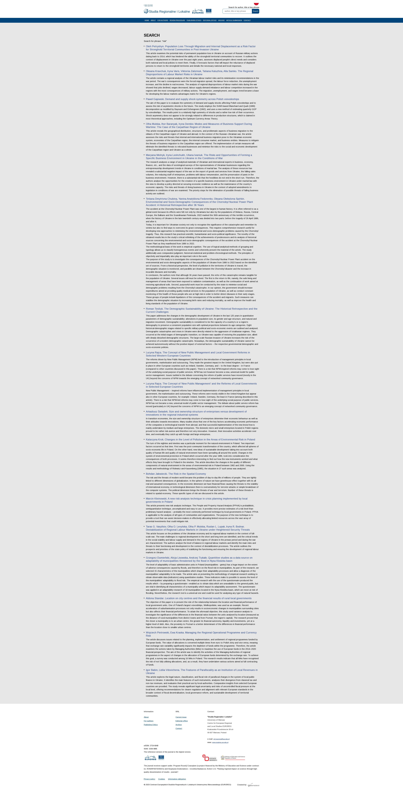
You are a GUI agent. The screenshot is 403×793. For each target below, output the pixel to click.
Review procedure (177, 20)
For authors (162, 20)
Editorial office (210, 20)
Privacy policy (149, 779)
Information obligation (177, 779)
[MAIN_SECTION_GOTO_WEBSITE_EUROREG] (198, 11)
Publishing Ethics (194, 20)
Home (147, 20)
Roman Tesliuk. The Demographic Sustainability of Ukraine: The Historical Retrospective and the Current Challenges (201, 310)
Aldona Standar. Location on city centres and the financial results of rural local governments (199, 598)
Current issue (181, 717)
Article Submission (234, 20)
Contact (247, 20)
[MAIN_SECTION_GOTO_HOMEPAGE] (167, 9)
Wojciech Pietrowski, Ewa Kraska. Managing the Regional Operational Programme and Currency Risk (201, 634)
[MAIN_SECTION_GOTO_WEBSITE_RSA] (208, 11)
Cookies (161, 779)
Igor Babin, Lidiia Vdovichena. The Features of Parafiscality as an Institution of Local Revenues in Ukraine (202, 672)
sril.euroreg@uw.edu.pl (221, 739)
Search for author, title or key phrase (243, 7)
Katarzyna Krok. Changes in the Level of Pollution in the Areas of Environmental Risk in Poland (200, 439)
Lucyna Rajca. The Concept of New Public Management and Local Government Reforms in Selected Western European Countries (198, 354)
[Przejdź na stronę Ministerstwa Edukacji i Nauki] (233, 758)
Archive (221, 20)
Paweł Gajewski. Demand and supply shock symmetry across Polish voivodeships (192, 99)
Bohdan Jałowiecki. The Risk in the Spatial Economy (176, 473)
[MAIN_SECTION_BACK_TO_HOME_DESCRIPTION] (394, 784)
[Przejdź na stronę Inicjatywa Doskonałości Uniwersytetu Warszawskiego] (210, 758)
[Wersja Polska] (256, 3)
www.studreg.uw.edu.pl (220, 742)
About (153, 20)
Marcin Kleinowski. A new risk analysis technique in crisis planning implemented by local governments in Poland (196, 500)
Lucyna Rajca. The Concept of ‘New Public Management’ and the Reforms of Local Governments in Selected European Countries (201, 385)
